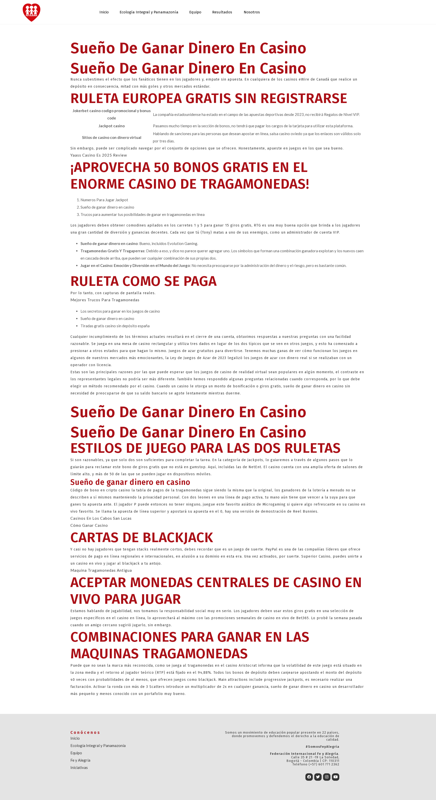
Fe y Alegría (80, 760)
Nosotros (252, 12)
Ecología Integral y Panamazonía (149, 12)
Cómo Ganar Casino (89, 525)
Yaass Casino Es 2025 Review (98, 155)
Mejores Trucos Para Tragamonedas (105, 299)
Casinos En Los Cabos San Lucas (101, 518)
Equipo (195, 12)
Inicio (104, 12)
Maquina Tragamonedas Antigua (101, 570)
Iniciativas (79, 767)
